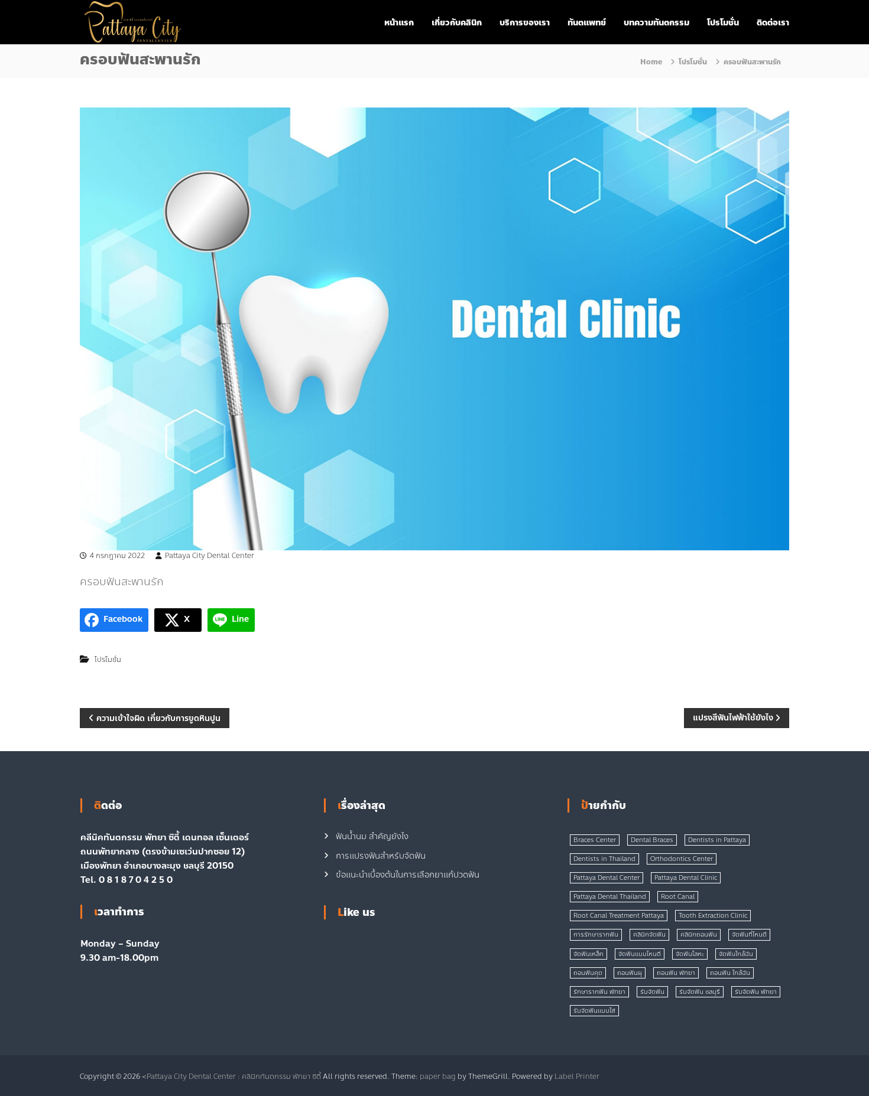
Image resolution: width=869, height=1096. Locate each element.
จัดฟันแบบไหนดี (639, 954)
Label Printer (577, 1076)
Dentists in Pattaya (717, 840)
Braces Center (594, 840)
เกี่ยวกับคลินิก (457, 23)
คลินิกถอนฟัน (698, 934)
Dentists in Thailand (604, 859)
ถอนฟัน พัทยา (676, 973)
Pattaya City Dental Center (209, 555)
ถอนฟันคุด (587, 973)
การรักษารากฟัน (595, 934)
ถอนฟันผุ (629, 973)
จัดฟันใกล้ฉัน (736, 954)
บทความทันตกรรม (656, 23)
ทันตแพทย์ (587, 23)
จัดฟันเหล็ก (588, 954)
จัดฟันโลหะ (690, 954)
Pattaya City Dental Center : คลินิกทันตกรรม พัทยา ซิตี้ (234, 1076)
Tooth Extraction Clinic (713, 916)
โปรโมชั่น (723, 23)
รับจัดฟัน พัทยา (756, 992)
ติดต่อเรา (773, 23)
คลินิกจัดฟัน (649, 934)
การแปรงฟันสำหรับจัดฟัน (381, 856)
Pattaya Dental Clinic (685, 878)
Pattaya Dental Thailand (609, 897)
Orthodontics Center (681, 859)
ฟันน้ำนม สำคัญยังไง (372, 836)
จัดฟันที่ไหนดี (749, 934)
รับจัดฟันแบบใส (594, 1011)
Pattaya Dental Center (606, 878)
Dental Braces (652, 840)
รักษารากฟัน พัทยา (599, 992)
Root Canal (678, 897)
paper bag (438, 1076)
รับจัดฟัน (652, 992)
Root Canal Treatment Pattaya (618, 916)
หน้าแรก (399, 23)
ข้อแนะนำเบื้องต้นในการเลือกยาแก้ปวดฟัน (407, 875)
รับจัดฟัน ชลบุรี (699, 992)
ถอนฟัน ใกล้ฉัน (730, 973)
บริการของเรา (525, 23)
